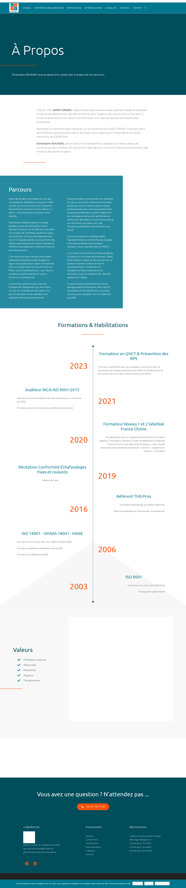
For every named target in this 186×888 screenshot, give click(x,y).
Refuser (148, 883)
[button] (93, 806)
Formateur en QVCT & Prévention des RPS (133, 356)
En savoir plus (162, 883)
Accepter (138, 883)
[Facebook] (27, 863)
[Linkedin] (35, 863)
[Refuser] (182, 883)
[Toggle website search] (145, 7)
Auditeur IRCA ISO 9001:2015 (52, 389)
